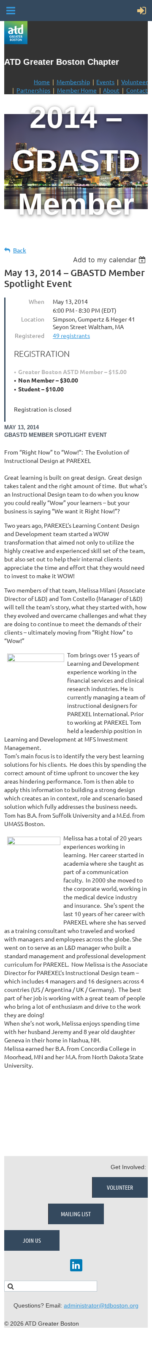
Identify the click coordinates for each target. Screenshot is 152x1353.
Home (42, 81)
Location (32, 319)
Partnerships (33, 90)
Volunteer (134, 81)
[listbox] (110, 260)
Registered (29, 335)
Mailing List (76, 1213)
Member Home (77, 90)
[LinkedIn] (76, 1265)
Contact (137, 90)
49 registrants (71, 335)
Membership (73, 81)
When (36, 301)
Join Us (32, 1240)
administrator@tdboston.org (101, 1305)
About (111, 90)
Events (105, 81)
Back (19, 250)
